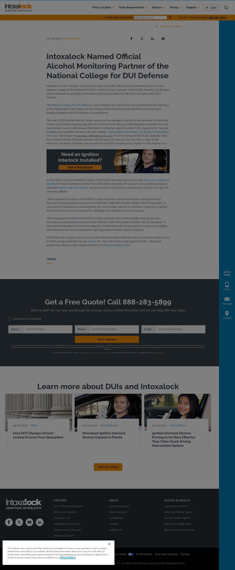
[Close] (109, 543)
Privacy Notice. (68, 557)
